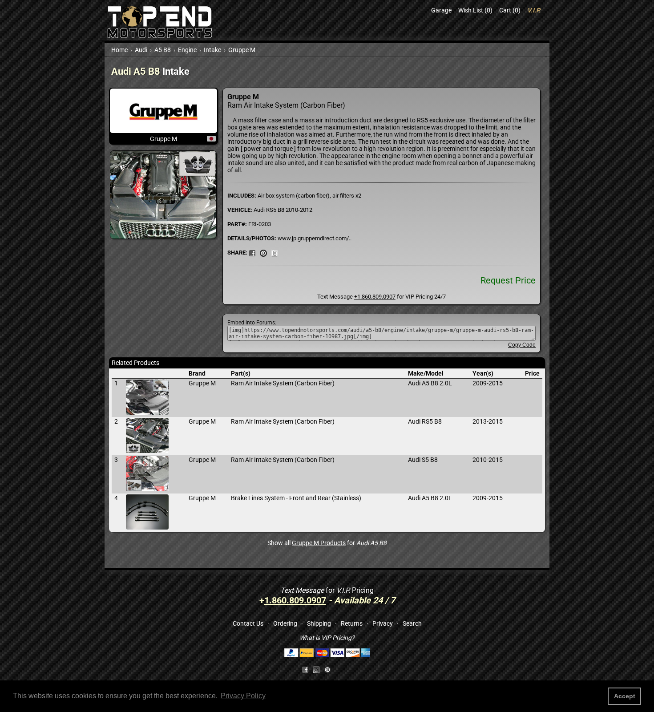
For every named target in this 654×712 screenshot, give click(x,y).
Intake (212, 49)
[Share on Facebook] (305, 669)
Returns (352, 623)
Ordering (285, 623)
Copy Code (522, 345)
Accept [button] (624, 696)
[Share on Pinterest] (263, 252)
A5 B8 (162, 49)
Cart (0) (510, 10)
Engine (187, 49)
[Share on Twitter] (274, 252)
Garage (441, 10)
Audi (141, 49)
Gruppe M (241, 49)
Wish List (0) (475, 10)
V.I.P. (534, 10)
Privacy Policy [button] (243, 696)
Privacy (382, 623)
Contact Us (248, 623)
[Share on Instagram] (318, 669)
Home (119, 49)
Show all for (327, 542)
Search (412, 623)
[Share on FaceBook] (252, 252)
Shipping (319, 623)
